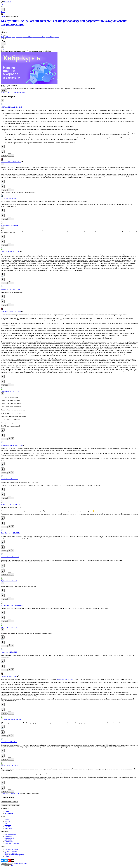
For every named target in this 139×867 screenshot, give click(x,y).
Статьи (7, 820)
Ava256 (3, 225)
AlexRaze (4, 289)
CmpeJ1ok (4, 251)
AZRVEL (4, 504)
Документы (8, 840)
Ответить (4, 155)
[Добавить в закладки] (9, 155)
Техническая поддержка (19, 863)
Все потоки (7, 2)
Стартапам (8, 856)
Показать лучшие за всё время (10, 805)
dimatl (2, 742)
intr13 (2, 676)
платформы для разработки (65, 679)
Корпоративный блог (11, 849)
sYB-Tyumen (5, 719)
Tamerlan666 (5, 391)
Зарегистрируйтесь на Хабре (10, 793)
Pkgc (2, 581)
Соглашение (8, 841)
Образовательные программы (14, 854)
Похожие (15, 801)
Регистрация (9, 813)
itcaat (2, 198)
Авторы (7, 826)
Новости (7, 821)
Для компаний (9, 838)
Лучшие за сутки (6, 801)
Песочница (8, 828)
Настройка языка (6, 863)
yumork (3, 766)
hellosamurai (4, 162)
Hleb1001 (4, 533)
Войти (7, 811)
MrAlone (3, 557)
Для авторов (8, 836)
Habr (11, 865)
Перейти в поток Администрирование (13, 92)
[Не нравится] (3, 151)
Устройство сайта (10, 834)
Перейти (4, 90)
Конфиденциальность (12, 843)
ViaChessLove (5, 605)
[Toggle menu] (1, 2)
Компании (8, 825)
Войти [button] (3, 12)
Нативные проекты (11, 853)
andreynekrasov (5, 445)
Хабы (6, 823)
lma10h (3, 479)
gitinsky (3, 16)
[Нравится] (3, 146)
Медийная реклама (11, 851)
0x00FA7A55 (5, 107)
